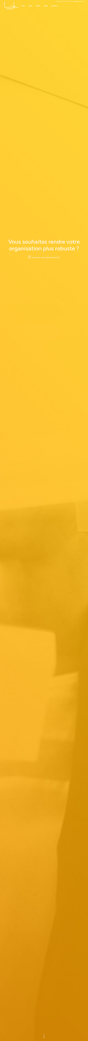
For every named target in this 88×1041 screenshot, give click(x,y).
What (38, 6)
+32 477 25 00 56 (62, 1)
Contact (54, 6)
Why (23, 6)
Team (46, 6)
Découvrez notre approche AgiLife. (46, 258)
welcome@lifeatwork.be (77, 1)
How (30, 6)
